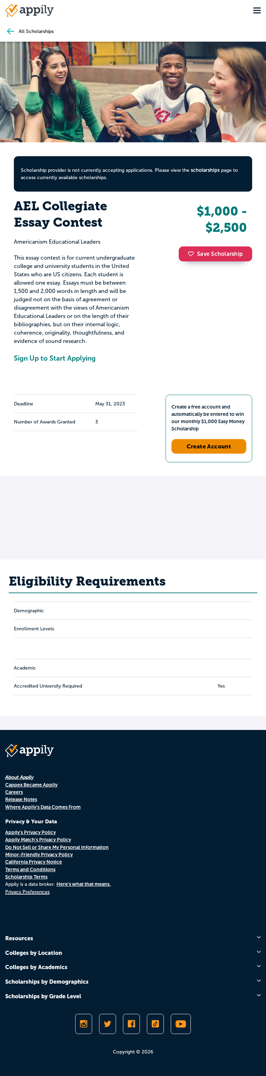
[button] (192, 254)
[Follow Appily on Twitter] (107, 1024)
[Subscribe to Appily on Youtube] (181, 1024)
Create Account (209, 446)
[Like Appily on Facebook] (131, 1024)
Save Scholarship (220, 254)
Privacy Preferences (27, 891)
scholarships (205, 170)
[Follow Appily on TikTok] (155, 1024)
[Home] (29, 10)
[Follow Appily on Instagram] (83, 1024)
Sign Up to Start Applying (55, 358)
